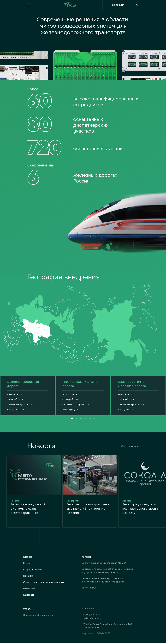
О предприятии (32, 569)
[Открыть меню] (29, 5)
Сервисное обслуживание (38, 615)
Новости (28, 563)
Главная (27, 557)
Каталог (86, 557)
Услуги (27, 609)
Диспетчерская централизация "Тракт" (104, 563)
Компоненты (89, 588)
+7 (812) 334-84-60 (92, 615)
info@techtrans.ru (91, 618)
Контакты (29, 595)
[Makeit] (103, 634)
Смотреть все (130, 446)
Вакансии (28, 576)
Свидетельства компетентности (43, 582)
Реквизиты (29, 588)
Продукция (117, 5)
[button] (72, 418)
